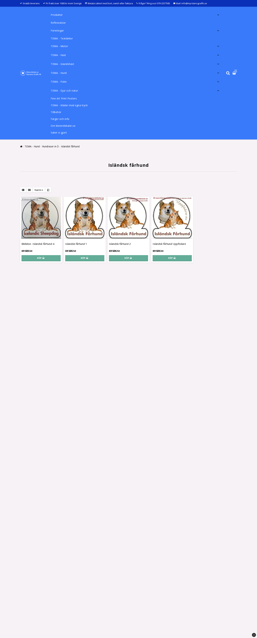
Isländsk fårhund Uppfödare (169, 244)
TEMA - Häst (58, 55)
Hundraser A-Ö (50, 146)
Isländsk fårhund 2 (120, 244)
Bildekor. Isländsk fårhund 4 (38, 244)
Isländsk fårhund (70, 146)
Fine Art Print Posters (64, 98)
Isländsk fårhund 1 (76, 244)
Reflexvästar (58, 22)
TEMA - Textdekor (62, 38)
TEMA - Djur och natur (64, 90)
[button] (234, 73)
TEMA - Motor (59, 46)
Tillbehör (56, 112)
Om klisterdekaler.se (63, 125)
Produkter (57, 14)
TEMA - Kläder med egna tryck (69, 105)
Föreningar (57, 30)
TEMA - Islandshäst (62, 64)
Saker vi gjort (59, 132)
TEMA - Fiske (59, 81)
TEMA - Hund (59, 73)
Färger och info (60, 119)
